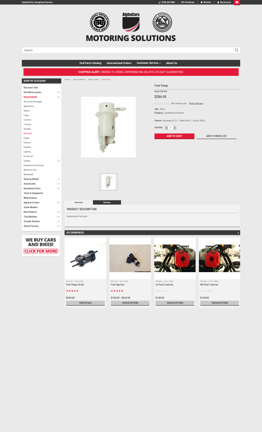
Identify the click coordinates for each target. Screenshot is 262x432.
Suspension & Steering (34, 165)
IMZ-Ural (69, 281)
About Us (171, 63)
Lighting (27, 151)
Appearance (29, 106)
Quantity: (159, 127)
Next (239, 233)
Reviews (107, 202)
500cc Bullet (93, 80)
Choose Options (130, 303)
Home (67, 80)
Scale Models (31, 207)
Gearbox (27, 147)
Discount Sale (31, 87)
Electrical (28, 133)
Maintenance (30, 197)
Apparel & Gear (31, 202)
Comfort (27, 119)
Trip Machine (30, 216)
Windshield (28, 174)
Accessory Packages (33, 101)
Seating (27, 160)
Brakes (27, 110)
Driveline (27, 129)
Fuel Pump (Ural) (75, 284)
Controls (27, 124)
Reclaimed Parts (32, 188)
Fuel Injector (117, 284)
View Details (85, 303)
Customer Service (148, 63)
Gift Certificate (187, 2)
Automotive (30, 183)
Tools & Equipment (33, 193)
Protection (28, 156)
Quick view (86, 276)
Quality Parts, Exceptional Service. (37, 2)
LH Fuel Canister (164, 284)
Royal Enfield (30, 97)
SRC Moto (159, 281)
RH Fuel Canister (209, 284)
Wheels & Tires (30, 170)
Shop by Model (31, 179)
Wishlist (207, 2)
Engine (26, 138)
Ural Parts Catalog (90, 63)
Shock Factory (31, 226)
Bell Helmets (30, 212)
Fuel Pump (106, 80)
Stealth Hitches (32, 221)
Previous (236, 233)
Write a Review (196, 103)
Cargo (26, 115)
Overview (79, 202)
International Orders (119, 63)
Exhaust (27, 142)
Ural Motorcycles (32, 92)
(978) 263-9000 (168, 2)
